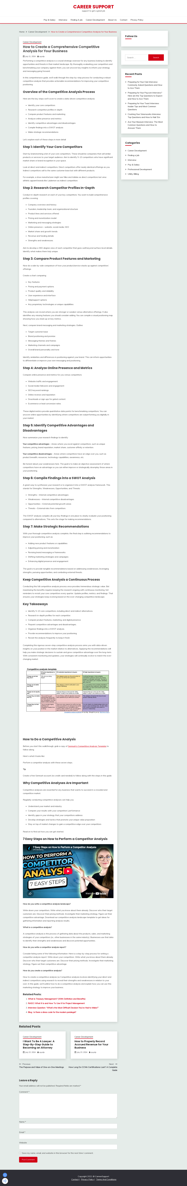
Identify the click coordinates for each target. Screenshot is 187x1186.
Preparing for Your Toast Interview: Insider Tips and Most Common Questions (143, 106)
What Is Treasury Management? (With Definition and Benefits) (56, 998)
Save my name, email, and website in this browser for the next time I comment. (57, 1153)
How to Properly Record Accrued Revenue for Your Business (91, 1044)
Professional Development (140, 169)
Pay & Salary (49, 20)
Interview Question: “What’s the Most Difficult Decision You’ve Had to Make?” (63, 1007)
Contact (123, 20)
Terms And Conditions (106, 1179)
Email (22, 1132)
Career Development (95, 20)
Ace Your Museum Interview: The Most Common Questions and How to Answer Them (145, 125)
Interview (63, 20)
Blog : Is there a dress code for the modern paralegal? (52, 1012)
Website (23, 1142)
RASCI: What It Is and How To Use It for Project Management (56, 1003)
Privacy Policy (137, 20)
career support (93, 6)
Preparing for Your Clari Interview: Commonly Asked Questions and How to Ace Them (145, 85)
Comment (24, 1092)
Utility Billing (133, 174)
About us (112, 20)
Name (22, 1121)
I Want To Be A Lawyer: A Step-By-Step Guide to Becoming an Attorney (38, 1044)
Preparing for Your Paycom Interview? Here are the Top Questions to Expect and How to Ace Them (145, 95)
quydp (42, 56)
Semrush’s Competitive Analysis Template (87, 746)
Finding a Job (77, 20)
